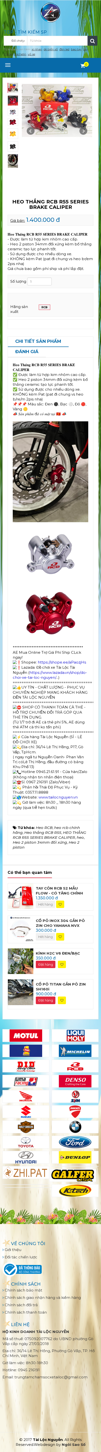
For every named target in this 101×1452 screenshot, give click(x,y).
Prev (31, 131)
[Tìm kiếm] (92, 41)
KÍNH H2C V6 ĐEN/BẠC (58, 953)
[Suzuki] (26, 1112)
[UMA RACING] (26, 1081)
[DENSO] (75, 1081)
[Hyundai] (26, 1157)
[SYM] (75, 1096)
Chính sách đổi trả (21, 1305)
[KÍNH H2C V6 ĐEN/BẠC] (20, 961)
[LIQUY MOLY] (75, 1035)
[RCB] (75, 1066)
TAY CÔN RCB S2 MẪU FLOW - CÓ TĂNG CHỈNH (59, 890)
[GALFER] (73, 1175)
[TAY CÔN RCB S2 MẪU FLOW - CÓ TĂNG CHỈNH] (20, 895)
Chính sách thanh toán (25, 1312)
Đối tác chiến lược (20, 1257)
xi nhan (37, 49)
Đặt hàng (45, 964)
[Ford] (75, 1142)
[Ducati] (75, 1112)
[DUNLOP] (75, 1157)
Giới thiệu (12, 1249)
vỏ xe (31, 54)
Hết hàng (45, 904)
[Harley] (26, 1127)
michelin (20, 54)
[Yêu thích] (60, 904)
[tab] (38, 342)
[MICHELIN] (75, 1051)
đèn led (64, 49)
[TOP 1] (26, 1051)
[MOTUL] (26, 1035)
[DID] (26, 1066)
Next (83, 131)
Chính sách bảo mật (23, 1290)
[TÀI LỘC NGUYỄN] (50, 12)
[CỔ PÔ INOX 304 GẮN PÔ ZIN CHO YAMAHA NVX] (20, 928)
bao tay (76, 49)
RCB (44, 307)
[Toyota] (26, 1142)
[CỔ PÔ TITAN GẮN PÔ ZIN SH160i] (20, 991)
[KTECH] (75, 1191)
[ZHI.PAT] (26, 1172)
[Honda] (26, 1096)
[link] (50, 675)
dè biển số (51, 49)
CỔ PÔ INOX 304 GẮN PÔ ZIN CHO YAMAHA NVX (60, 923)
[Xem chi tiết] (82, 66)
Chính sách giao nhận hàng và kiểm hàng (42, 1297)
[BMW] (75, 1127)
